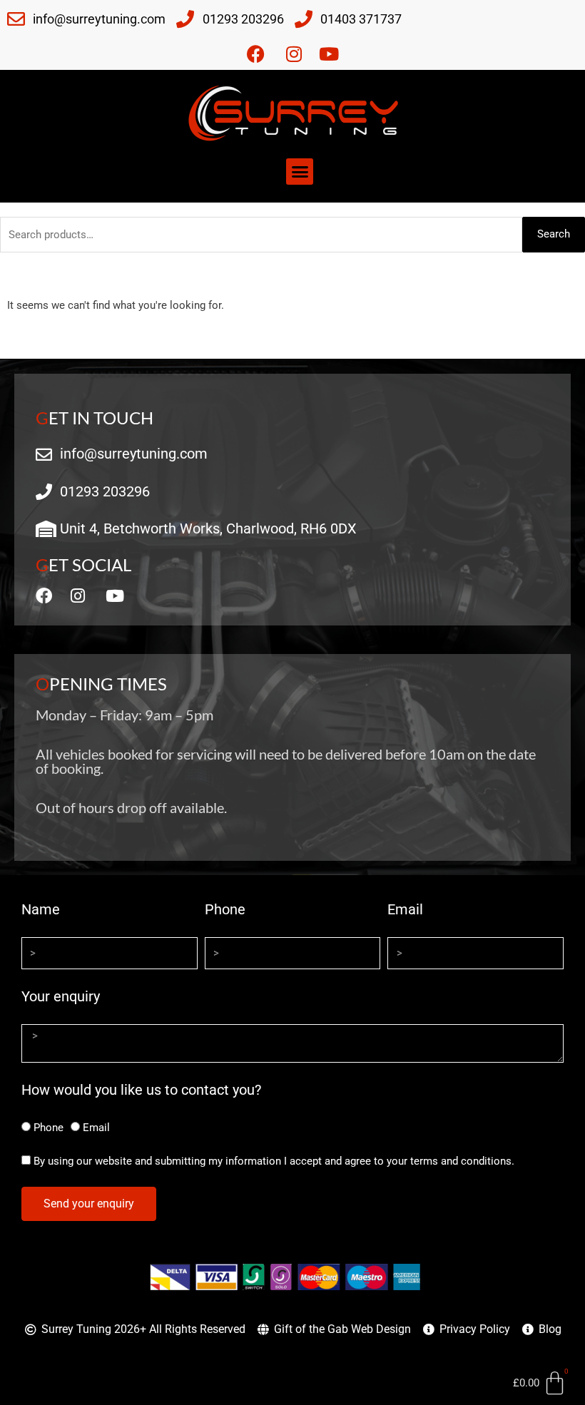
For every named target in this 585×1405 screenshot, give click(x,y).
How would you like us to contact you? (141, 1089)
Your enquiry (60, 996)
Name (40, 909)
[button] (299, 171)
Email (405, 909)
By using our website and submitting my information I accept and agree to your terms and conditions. (274, 1161)
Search (553, 234)
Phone (225, 909)
